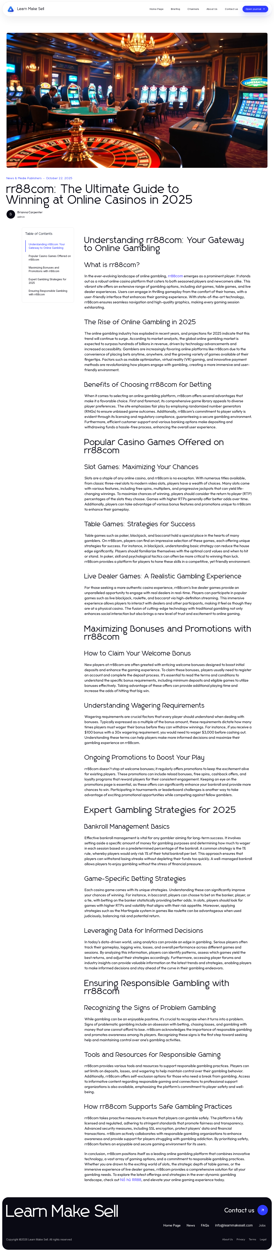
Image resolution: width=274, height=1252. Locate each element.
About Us (227, 1239)
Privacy (241, 1239)
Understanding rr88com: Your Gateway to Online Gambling (47, 246)
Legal (263, 1239)
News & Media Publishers (24, 178)
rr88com (175, 276)
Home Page (172, 1225)
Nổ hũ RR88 (130, 1180)
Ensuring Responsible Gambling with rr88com (48, 292)
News (191, 1225)
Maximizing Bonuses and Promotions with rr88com (44, 269)
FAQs (205, 1225)
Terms (252, 1239)
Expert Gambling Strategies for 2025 (47, 281)
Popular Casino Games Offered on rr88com (50, 257)
